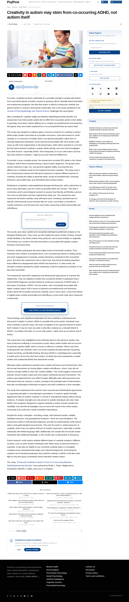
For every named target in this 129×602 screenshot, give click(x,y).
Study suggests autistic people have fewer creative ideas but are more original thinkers (26, 501)
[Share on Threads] (76, 75)
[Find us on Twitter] (11, 596)
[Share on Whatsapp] (39, 75)
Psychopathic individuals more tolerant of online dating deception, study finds (103, 228)
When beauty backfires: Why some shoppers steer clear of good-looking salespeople (104, 182)
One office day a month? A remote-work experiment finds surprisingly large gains (103, 188)
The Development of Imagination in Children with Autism (63, 508)
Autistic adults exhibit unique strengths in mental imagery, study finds (26, 508)
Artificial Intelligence (55, 579)
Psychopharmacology (55, 585)
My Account (117, 2)
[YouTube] (108, 94)
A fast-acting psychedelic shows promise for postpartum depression (104, 253)
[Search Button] (98, 2)
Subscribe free (104, 52)
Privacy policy (92, 573)
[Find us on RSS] (21, 596)
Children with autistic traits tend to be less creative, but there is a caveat (26, 494)
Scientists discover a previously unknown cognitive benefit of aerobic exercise (103, 129)
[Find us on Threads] (28, 596)
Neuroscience (78, 2)
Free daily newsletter (45, 215)
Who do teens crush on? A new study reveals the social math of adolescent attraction (104, 222)
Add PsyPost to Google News (104, 65)
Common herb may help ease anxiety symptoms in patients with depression (102, 158)
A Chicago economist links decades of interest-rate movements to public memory (104, 200)
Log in (19, 549)
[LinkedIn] (116, 88)
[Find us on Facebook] (7, 596)
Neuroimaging (52, 570)
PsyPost (13, 2)
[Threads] (92, 94)
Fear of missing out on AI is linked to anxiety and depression (104, 242)
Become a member (32, 549)
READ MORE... (32, 576)
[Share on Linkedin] (49, 75)
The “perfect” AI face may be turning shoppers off (101, 194)
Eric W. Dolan (13, 24)
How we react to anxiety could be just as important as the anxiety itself (103, 265)
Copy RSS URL (104, 78)
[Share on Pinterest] (44, 75)
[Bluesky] (108, 88)
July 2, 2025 (26, 24)
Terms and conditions (95, 576)
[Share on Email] (25, 75)
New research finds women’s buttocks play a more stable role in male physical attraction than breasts (104, 135)
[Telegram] (116, 94)
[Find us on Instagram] (17, 596)
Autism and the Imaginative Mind (63, 520)
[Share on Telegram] (53, 75)
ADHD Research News (34, 7)
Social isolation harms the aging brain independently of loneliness (102, 216)
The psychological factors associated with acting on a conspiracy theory (103, 259)
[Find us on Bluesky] (31, 596)
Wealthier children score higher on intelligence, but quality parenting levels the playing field (104, 143)
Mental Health (34, 2)
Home (8, 7)
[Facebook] (92, 88)
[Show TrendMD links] (81, 530)
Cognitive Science (65, 2)
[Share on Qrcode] (30, 75)
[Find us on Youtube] (24, 596)
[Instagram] (100, 94)
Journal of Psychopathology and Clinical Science (28, 111)
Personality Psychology (56, 573)
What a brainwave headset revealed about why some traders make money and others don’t (103, 175)
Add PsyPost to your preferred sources (44, 310)
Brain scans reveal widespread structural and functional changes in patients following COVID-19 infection (104, 151)
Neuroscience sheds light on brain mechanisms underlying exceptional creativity (26, 515)
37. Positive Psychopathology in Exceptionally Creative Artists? (64, 514)
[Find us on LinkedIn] (14, 596)
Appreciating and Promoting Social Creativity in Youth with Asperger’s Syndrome (64, 501)
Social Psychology (49, 2)
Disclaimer (90, 570)
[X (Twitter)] (100, 88)
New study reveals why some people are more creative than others (26, 521)
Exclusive (14, 7)
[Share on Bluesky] (80, 75)
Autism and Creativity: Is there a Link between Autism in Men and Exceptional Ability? (64, 494)
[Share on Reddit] (34, 75)
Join (105, 2)
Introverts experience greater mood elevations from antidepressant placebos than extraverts (103, 235)
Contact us (90, 567)
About (88, 2)
